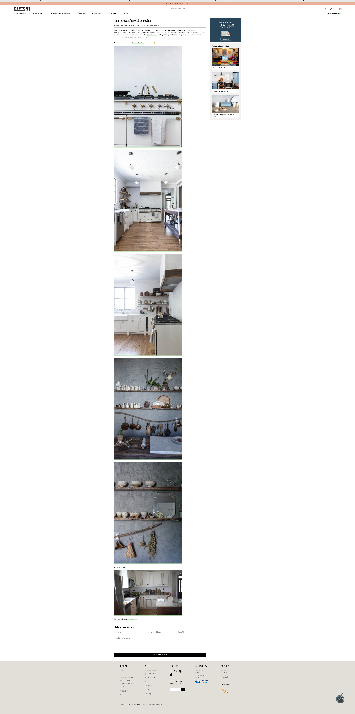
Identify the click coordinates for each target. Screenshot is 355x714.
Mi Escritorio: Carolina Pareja (221, 68)
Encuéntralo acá (183, 3)
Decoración (98, 13)
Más (127, 13)
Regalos (147, 690)
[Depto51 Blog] (22, 9)
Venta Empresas (125, 680)
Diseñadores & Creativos (61, 13)
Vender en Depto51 (126, 677)
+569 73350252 (151, 674)
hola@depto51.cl (150, 670)
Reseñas (122, 687)
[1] (340, 9)
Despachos (149, 682)
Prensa (122, 674)
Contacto (123, 695)
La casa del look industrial (220, 91)
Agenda (82, 13)
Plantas (113, 13)
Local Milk (152, 35)
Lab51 (161, 704)
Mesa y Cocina (137, 43)
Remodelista (132, 619)
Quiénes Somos (125, 670)
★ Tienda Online (20, 13)
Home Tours (39, 13)
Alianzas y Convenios (127, 683)
